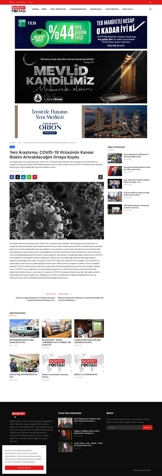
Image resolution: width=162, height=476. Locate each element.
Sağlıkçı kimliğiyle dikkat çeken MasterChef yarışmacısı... (86, 432)
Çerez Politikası (21, 2)
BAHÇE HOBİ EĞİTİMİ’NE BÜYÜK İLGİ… (23, 375)
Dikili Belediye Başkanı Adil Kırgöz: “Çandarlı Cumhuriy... (136, 206)
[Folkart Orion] (81, 121)
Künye (31, 2)
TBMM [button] (43, 9)
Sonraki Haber (63, 294)
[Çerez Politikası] (14, 462)
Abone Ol (147, 427)
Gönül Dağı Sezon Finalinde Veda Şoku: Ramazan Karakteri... (87, 420)
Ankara (35, 9)
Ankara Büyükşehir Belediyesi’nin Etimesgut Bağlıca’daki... (136, 155)
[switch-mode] (150, 2)
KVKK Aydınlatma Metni (142, 470)
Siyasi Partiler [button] (111, 9)
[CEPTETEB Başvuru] (81, 32)
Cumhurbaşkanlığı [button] (78, 9)
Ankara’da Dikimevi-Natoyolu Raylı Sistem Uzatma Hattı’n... (137, 194)
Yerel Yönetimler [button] (57, 9)
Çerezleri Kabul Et (24, 468)
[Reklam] (81, 77)
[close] (43, 447)
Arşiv (19, 143)
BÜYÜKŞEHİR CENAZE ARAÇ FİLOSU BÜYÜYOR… (22, 341)
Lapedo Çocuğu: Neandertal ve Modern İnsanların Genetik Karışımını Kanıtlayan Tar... (35, 299)
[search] (150, 9)
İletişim (12, 2)
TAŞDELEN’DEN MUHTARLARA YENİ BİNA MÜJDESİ (87, 341)
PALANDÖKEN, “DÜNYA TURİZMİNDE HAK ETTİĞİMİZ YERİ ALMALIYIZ (56, 342)
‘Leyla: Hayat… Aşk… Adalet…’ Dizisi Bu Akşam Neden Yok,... (88, 444)
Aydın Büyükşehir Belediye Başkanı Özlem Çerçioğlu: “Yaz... (137, 181)
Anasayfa (13, 143)
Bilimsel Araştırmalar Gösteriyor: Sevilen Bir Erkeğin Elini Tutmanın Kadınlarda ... (80, 299)
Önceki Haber (50, 294)
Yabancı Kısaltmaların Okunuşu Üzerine (55, 375)
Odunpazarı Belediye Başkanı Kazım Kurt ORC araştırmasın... (137, 168)
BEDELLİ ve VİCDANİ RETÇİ (85, 374)
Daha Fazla (127, 9)
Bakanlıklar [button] (95, 9)
